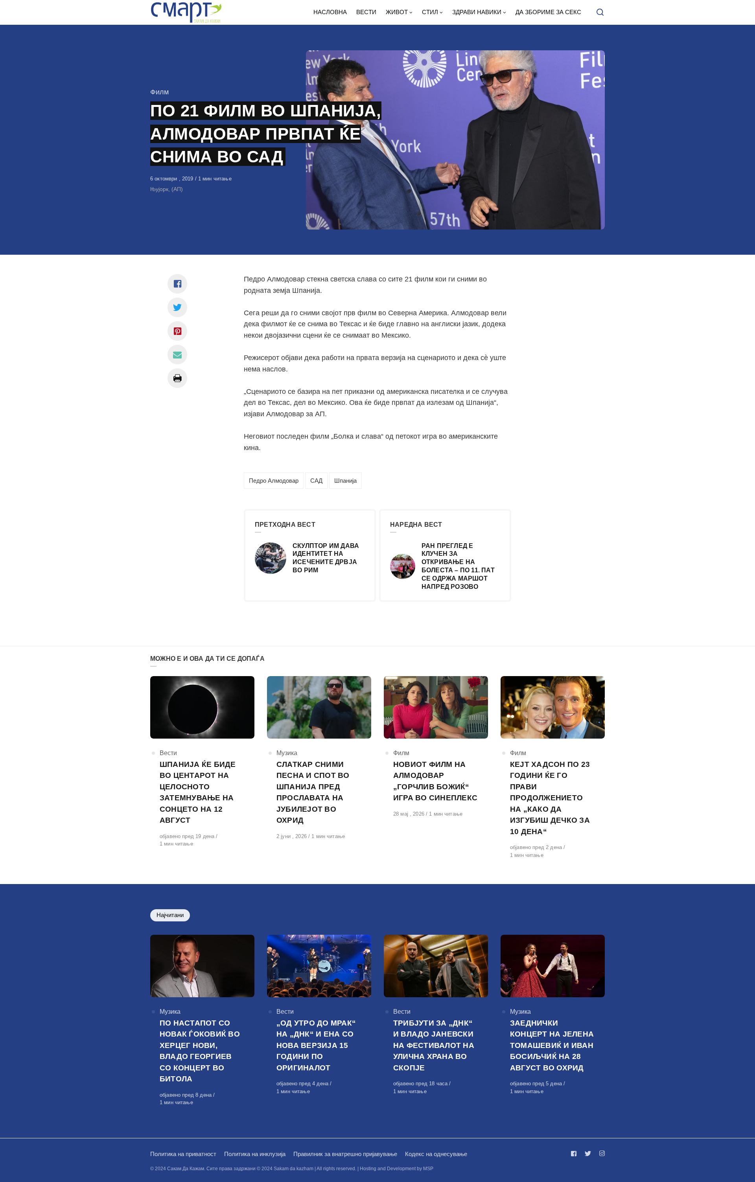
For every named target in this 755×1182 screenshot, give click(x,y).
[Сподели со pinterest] (177, 331)
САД (316, 480)
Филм (159, 92)
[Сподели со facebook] (177, 284)
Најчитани (170, 915)
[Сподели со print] (177, 378)
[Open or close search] (600, 12)
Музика (286, 753)
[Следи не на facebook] (575, 1153)
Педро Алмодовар (273, 480)
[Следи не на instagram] (600, 1153)
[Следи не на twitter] (588, 1153)
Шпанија (345, 480)
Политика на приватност (183, 1154)
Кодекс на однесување (436, 1154)
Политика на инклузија (254, 1154)
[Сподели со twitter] (177, 307)
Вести (168, 753)
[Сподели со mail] (177, 354)
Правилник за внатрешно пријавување (345, 1154)
